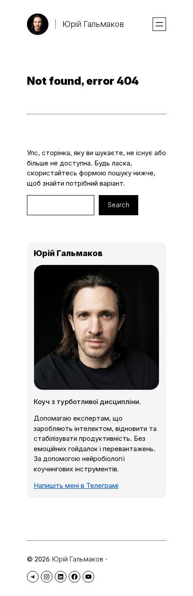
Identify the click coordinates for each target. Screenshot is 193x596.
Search (118, 204)
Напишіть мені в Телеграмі (76, 485)
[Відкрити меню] (159, 24)
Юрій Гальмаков (93, 24)
